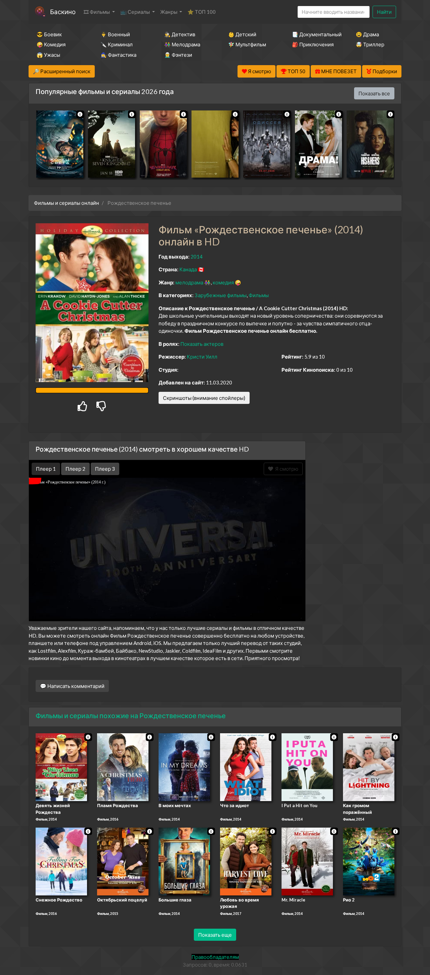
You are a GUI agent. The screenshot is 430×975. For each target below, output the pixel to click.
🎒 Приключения (313, 44)
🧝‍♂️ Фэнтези (178, 55)
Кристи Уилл (202, 357)
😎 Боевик (49, 34)
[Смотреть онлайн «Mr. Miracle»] (307, 861)
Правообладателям (215, 957)
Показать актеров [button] (201, 344)
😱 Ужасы (48, 55)
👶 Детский (242, 34)
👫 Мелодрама (182, 44)
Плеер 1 (46, 469)
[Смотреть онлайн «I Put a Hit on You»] (307, 766)
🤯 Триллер (370, 44)
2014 (196, 256)
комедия (223, 282)
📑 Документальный (315, 34)
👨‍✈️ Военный (115, 34)
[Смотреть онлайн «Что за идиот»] (245, 766)
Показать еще (215, 935)
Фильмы (259, 295)
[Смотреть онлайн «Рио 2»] (368, 861)
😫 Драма (367, 34)
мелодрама (189, 282)
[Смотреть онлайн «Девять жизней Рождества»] (61, 766)
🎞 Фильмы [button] (97, 12)
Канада (188, 269)
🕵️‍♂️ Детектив (179, 34)
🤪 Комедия (51, 44)
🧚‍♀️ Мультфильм (247, 44)
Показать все (374, 93)
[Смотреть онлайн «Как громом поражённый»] (368, 766)
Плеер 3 (105, 469)
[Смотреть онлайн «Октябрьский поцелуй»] (122, 861)
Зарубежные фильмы (221, 295)
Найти (384, 12)
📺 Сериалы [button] (135, 12)
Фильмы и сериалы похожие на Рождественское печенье (131, 715)
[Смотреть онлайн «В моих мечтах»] (184, 766)
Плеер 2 (75, 469)
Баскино (63, 11)
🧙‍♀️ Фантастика (118, 55)
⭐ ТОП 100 (201, 12)
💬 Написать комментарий (72, 686)
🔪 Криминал (116, 44)
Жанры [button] (169, 12)
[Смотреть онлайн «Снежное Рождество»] (61, 861)
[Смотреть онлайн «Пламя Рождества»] (122, 766)
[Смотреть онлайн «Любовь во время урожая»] (245, 861)
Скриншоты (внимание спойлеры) (204, 398)
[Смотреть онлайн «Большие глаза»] (184, 861)
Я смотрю (285, 469)
